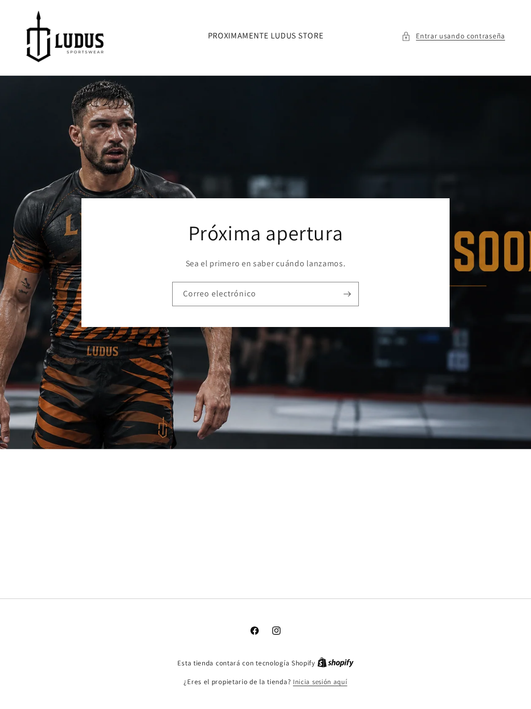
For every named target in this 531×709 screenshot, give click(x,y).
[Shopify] (335, 663)
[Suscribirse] (347, 294)
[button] (453, 36)
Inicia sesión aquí (320, 681)
